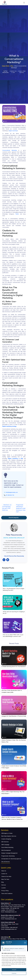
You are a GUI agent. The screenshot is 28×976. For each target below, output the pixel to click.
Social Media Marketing (7, 847)
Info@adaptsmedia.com (11, 912)
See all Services (5, 861)
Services (3, 885)
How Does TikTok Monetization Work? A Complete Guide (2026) (12, 691)
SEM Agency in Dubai (6, 833)
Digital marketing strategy (9, 426)
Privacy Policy (5, 890)
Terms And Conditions (6, 893)
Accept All (14, 969)
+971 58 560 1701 (14, 908)
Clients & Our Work (6, 876)
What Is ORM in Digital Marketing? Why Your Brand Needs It (13, 792)
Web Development (6, 850)
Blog (12, 66)
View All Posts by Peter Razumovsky (14, 556)
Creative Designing (6, 839)
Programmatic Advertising (7, 856)
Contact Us (4, 873)
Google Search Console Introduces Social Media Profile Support (14, 766)
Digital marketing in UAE (15, 458)
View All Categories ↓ (14, 517)
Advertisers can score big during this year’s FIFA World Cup (6, 507)
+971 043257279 (10, 910)
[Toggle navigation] (24, 2)
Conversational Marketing (9, 150)
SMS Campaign (5, 844)
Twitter (17, 214)
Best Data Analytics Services (8, 836)
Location (3, 887)
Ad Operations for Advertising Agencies (11, 858)
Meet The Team (5, 879)
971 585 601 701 (10, 495)
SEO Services (5, 841)
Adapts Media (5, 66)
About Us (3, 870)
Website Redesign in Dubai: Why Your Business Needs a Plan (14, 741)
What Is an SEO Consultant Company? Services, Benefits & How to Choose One (12, 818)
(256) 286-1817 (14, 927)
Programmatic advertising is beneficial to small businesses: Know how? (20, 508)
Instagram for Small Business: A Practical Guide (14, 716)
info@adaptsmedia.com (12, 492)
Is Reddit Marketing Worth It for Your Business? (14, 666)
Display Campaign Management (9, 853)
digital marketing (13, 130)
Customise (14, 973)
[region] (14, 963)
